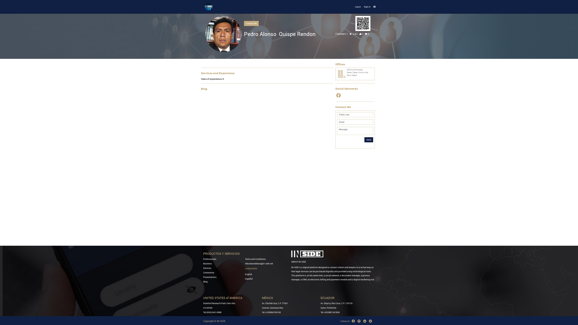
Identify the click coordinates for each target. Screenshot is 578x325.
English (248, 274)
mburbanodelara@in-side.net (259, 263)
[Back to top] (571, 307)
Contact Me (251, 23)
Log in (358, 6)
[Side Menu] (374, 7)
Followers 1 (342, 34)
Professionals (209, 259)
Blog (205, 281)
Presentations (209, 277)
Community (208, 272)
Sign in (367, 6)
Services (207, 268)
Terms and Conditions (255, 259)
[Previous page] (571, 311)
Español (249, 278)
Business (207, 263)
